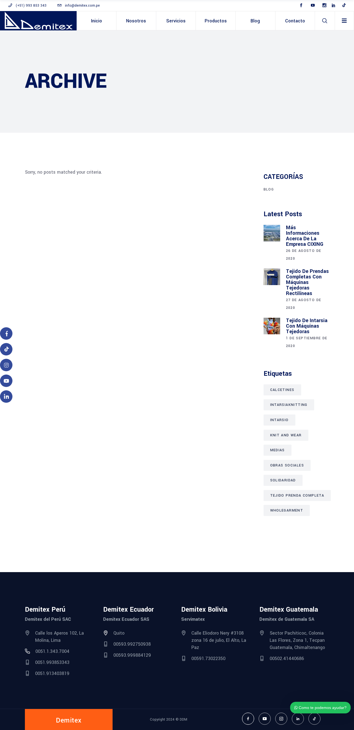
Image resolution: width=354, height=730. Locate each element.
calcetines (282, 389)
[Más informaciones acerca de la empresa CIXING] (272, 233)
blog (269, 189)
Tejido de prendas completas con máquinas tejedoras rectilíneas (307, 282)
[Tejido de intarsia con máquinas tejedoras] (272, 326)
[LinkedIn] (298, 719)
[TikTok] (314, 719)
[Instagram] (281, 719)
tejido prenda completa (297, 495)
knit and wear (286, 435)
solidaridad (283, 480)
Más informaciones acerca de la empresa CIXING (304, 236)
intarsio (279, 420)
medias (277, 450)
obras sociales (287, 465)
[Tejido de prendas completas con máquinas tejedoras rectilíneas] (272, 276)
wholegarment (286, 510)
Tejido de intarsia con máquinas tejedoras (306, 326)
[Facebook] (248, 719)
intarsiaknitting (289, 404)
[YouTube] (265, 719)
